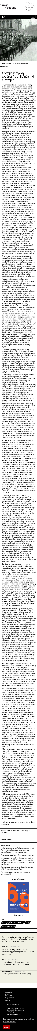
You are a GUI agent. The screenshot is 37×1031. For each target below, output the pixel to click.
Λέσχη (29, 10)
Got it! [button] (6, 1027)
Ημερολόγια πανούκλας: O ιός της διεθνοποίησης (17, 855)
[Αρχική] (8, 4)
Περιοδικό (31, 8)
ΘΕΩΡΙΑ (4, 959)
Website (30, 3)
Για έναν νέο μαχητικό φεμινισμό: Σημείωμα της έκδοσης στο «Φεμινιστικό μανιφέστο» (18, 951)
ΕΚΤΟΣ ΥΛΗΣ (5, 934)
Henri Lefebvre (18, 915)
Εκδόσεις (31, 5)
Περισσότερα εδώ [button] (9, 1022)
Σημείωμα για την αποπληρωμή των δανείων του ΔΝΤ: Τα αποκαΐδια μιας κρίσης (17, 868)
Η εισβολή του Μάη (18, 879)
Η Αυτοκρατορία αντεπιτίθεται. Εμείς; (16, 973)
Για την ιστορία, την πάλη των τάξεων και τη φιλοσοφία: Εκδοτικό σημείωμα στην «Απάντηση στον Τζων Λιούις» (18, 939)
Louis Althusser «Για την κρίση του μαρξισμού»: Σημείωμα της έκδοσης (16, 963)
